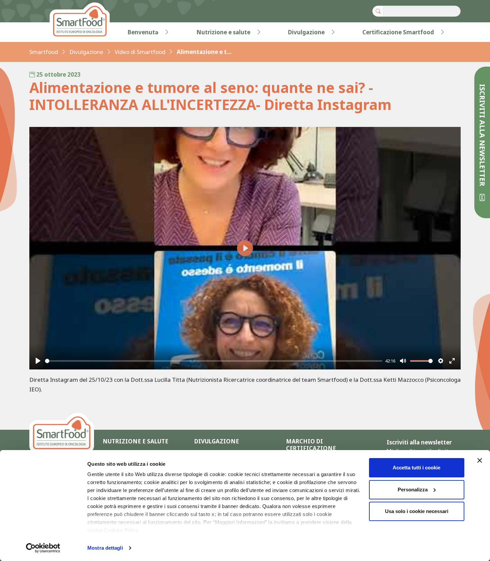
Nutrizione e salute (223, 32)
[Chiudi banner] (479, 460)
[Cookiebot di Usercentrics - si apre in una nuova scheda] (43, 548)
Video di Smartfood (140, 52)
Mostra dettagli (105, 548)
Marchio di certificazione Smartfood (311, 448)
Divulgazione (306, 32)
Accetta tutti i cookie (416, 467)
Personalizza (413, 489)
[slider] (214, 361)
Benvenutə (143, 32)
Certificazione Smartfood (398, 32)
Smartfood (43, 52)
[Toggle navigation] (43, 32)
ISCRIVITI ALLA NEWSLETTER (482, 136)
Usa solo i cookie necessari (416, 511)
